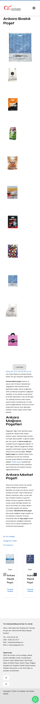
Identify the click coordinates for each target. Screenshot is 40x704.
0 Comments (8, 545)
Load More (19, 367)
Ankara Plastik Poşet (11, 579)
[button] (4, 574)
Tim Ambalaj (10, 536)
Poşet (14, 541)
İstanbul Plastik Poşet (31, 579)
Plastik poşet (16, 462)
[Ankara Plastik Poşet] (10, 554)
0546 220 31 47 (12, 371)
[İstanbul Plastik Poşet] (30, 554)
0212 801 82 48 (25, 371)
